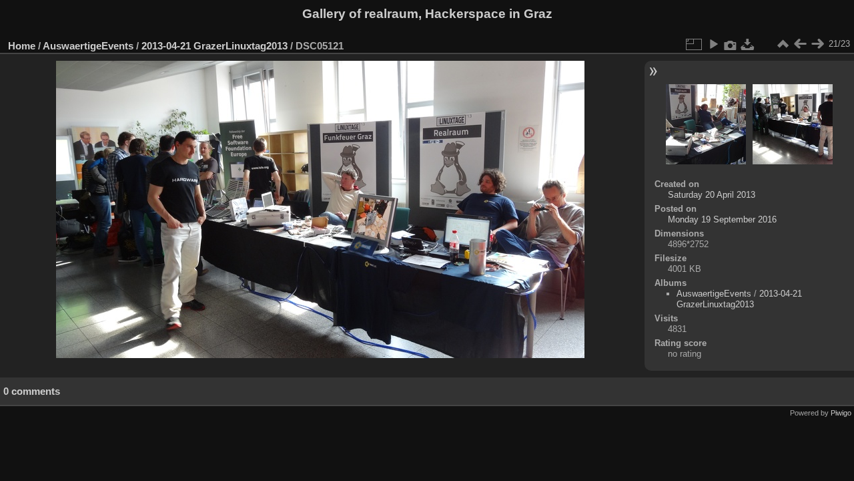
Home (21, 45)
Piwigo (841, 413)
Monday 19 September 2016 (722, 219)
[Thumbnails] (782, 44)
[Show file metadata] (730, 44)
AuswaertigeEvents (88, 45)
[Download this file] (748, 44)
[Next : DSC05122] (817, 44)
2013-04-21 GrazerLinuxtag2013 (214, 45)
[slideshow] (713, 44)
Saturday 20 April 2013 (711, 195)
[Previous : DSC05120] (800, 44)
